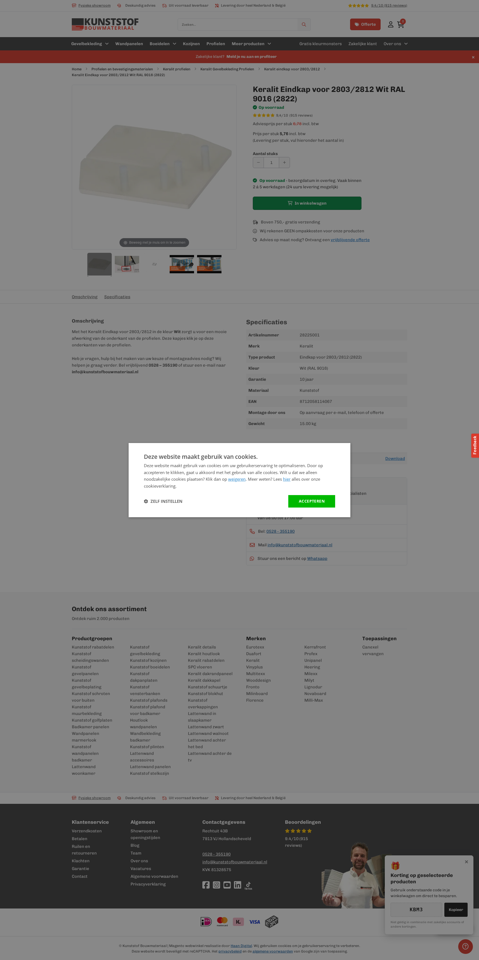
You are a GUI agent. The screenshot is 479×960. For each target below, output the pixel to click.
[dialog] (239, 480)
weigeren (237, 479)
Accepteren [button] (312, 501)
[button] (163, 501)
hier (287, 479)
